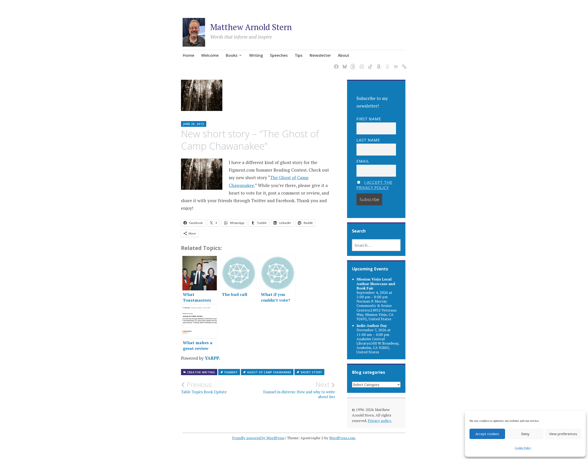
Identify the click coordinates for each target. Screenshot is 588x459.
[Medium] (395, 63)
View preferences (563, 433)
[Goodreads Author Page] (386, 63)
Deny (525, 433)
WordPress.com (342, 437)
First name (368, 119)
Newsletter (320, 55)
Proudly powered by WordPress (258, 437)
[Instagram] (361, 63)
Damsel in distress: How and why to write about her (299, 390)
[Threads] (352, 63)
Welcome (210, 55)
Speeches (279, 55)
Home (188, 55)
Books (231, 55)
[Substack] (403, 63)
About (343, 55)
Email (362, 161)
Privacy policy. (380, 420)
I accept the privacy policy (374, 185)
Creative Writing (201, 372)
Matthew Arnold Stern (251, 27)
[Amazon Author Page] (378, 63)
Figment (231, 372)
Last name (368, 140)
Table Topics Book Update (204, 387)
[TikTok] (369, 63)
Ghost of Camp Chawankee (269, 372)
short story (311, 372)
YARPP (212, 358)
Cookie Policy (523, 448)
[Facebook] (335, 63)
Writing (256, 55)
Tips (298, 55)
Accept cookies (487, 433)
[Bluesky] (344, 63)
